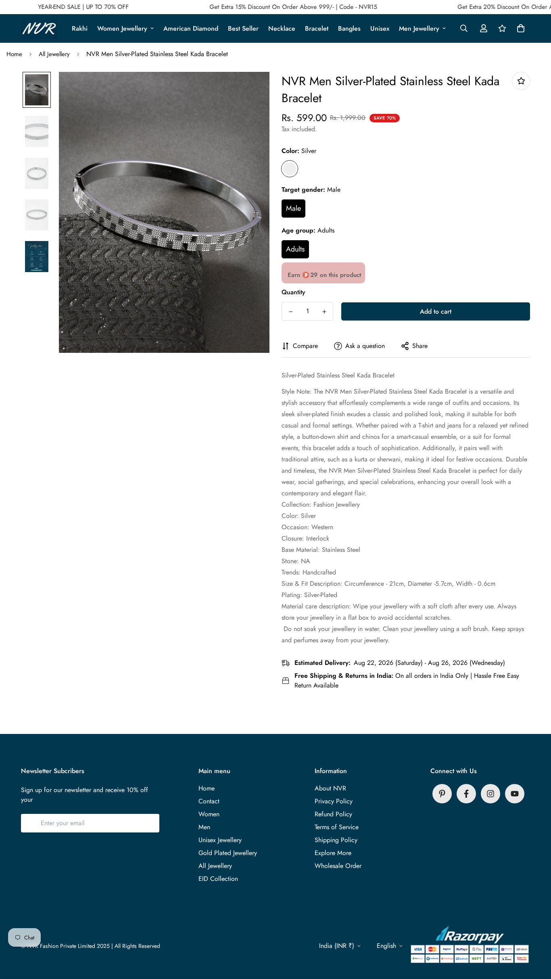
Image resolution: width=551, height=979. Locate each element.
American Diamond (190, 28)
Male (293, 208)
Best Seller (243, 28)
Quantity (293, 292)
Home (14, 54)
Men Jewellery (419, 28)
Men (204, 827)
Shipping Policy (336, 840)
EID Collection (218, 878)
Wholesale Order (338, 865)
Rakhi (80, 28)
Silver (290, 169)
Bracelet (316, 28)
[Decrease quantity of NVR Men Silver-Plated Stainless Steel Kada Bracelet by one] (290, 311)
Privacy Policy (334, 801)
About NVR (330, 788)
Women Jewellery (122, 28)
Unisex (379, 28)
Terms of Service (337, 827)
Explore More (333, 852)
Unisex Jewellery (220, 840)
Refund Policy (333, 814)
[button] (519, 28)
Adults (295, 249)
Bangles (349, 28)
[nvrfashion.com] (39, 28)
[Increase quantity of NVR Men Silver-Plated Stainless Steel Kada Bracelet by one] (324, 311)
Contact (208, 801)
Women (208, 814)
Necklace (281, 28)
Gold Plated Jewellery (227, 852)
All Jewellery (54, 54)
